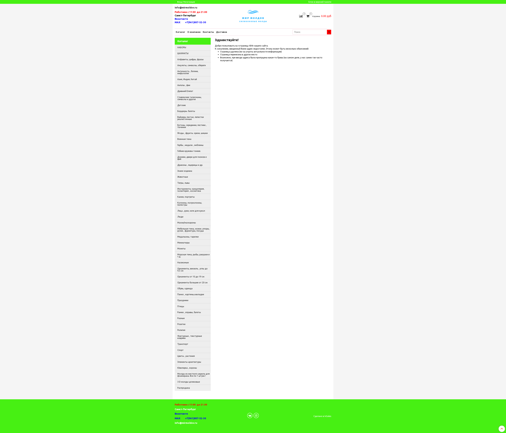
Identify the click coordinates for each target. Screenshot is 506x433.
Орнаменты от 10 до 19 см (190, 276)
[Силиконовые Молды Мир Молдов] (253, 16)
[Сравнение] (301, 16)
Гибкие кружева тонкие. (189, 151)
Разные (181, 318)
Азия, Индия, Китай (187, 79)
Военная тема (184, 139)
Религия (181, 330)
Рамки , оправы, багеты (189, 312)
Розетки (181, 324)
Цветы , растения (186, 356)
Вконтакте (181, 19)
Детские (181, 105)
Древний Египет (185, 91)
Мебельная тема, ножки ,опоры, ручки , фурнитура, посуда (193, 229)
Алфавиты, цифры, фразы (190, 59)
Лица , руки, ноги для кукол (191, 211)
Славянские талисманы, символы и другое (189, 98)
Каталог (180, 32)
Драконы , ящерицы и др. (190, 165)
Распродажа (183, 388)
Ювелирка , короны (187, 368)
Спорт (180, 350)
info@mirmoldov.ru (186, 7)
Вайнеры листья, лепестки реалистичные (190, 118)
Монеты (181, 248)
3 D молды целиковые (188, 382)
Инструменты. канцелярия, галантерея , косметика (190, 190)
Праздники (182, 300)
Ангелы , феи (183, 85)
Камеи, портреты (186, 197)
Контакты (208, 32)
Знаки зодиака (184, 171)
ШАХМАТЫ (182, 53)
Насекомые (183, 262)
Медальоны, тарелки (188, 237)
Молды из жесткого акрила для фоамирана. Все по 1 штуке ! (193, 375)
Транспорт (182, 344)
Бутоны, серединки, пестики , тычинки (191, 126)
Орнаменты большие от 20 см (192, 282)
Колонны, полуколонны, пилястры (189, 204)
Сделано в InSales (322, 416)
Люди (180, 217)
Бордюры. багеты (186, 111)
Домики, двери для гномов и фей (192, 158)
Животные (182, 177)
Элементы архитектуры (189, 362)
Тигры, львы (183, 183)
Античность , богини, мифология (187, 72)
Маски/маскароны (186, 222)
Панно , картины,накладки (190, 294)
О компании (194, 32)
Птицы (180, 306)
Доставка (221, 32)
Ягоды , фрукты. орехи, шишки (192, 133)
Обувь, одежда (185, 288)
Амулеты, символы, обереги (191, 65)
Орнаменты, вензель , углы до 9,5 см (192, 269)
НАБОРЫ (181, 47)
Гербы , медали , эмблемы (190, 145)
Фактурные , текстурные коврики (189, 337)
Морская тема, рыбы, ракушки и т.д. (193, 255)
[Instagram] (256, 415)
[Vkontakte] (249, 415)
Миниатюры (183, 242)
